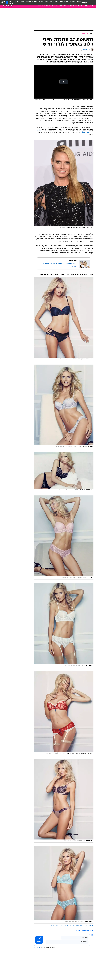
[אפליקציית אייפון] (9, 5)
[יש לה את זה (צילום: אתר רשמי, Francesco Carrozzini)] (63, 885)
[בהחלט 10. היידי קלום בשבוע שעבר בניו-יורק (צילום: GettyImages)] (63, 184)
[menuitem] (72, 2)
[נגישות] (2, 2)
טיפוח (64, 5)
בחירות (67, 1)
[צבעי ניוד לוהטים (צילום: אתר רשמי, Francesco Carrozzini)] (63, 537)
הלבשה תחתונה (79, 925)
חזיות (52, 925)
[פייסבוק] (4, 5)
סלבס (56, 1)
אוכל (46, 1)
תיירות (35, 1)
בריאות (41, 1)
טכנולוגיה (28, 1)
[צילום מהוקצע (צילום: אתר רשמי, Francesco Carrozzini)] (63, 801)
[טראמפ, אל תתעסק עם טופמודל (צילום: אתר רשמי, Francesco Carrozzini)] (63, 319)
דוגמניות (62, 925)
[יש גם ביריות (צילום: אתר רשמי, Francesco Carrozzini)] (63, 625)
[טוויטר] (6, 5)
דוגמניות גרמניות (70, 925)
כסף (51, 1)
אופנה (22, 1)
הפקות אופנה (49, 5)
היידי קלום (90, 925)
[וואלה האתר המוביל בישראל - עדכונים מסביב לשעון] (83, 2)
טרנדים (70, 5)
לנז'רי (85, 925)
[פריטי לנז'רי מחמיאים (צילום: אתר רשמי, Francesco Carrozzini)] (63, 472)
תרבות (61, 1)
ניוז (82, 5)
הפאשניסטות (76, 5)
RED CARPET (58, 5)
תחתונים (57, 925)
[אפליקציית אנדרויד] (11, 5)
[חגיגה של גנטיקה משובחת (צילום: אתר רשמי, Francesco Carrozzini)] (63, 407)
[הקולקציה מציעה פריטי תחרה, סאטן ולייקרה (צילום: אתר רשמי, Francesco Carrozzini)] (63, 713)
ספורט (73, 1)
